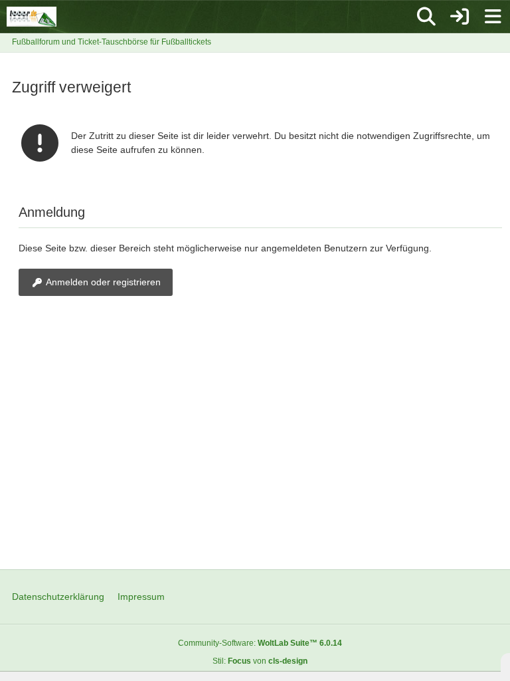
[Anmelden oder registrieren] (459, 16)
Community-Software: (260, 643)
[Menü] (492, 16)
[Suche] (426, 16)
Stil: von (259, 661)
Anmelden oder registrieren (103, 282)
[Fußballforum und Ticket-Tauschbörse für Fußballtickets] (31, 16)
